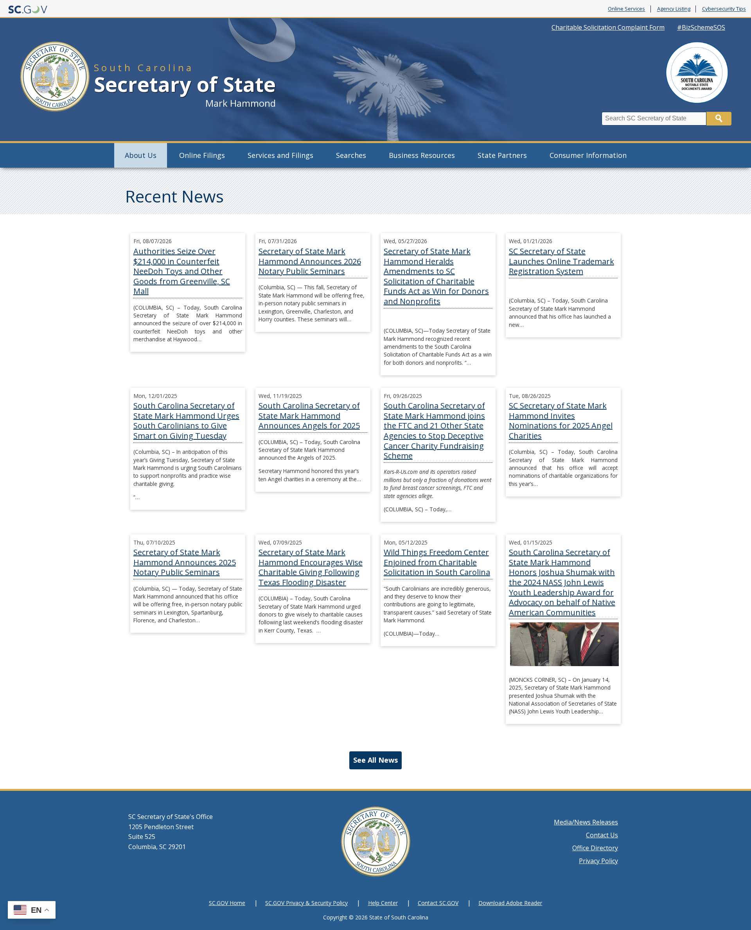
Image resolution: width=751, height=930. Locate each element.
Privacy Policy (598, 861)
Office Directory (595, 848)
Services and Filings (280, 155)
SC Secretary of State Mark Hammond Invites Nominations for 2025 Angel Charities (561, 420)
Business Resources (422, 155)
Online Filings (202, 155)
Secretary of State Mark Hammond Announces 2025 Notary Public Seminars (184, 562)
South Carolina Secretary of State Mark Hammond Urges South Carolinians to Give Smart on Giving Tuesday (186, 420)
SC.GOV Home (227, 903)
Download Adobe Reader (510, 903)
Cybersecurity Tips (724, 9)
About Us (140, 155)
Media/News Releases (586, 822)
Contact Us (602, 835)
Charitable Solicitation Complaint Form (608, 27)
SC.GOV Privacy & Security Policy (306, 903)
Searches (351, 155)
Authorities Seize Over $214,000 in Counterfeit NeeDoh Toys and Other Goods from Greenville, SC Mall (181, 271)
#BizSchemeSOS (701, 27)
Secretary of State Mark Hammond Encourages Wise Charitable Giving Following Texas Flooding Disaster (311, 567)
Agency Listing (673, 9)
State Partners (502, 155)
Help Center (383, 903)
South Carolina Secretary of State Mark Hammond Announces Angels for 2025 (309, 415)
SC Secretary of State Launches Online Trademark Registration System (561, 261)
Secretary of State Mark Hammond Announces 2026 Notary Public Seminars (310, 261)
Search (718, 118)
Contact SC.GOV (438, 903)
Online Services (626, 9)
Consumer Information (588, 155)
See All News (375, 760)
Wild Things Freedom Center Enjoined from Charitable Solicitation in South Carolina (437, 562)
